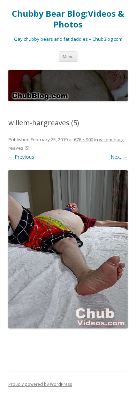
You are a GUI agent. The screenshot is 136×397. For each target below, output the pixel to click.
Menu (68, 56)
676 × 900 (83, 139)
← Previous (21, 156)
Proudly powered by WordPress (40, 384)
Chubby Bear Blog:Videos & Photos (68, 19)
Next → (119, 156)
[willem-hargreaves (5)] (68, 249)
